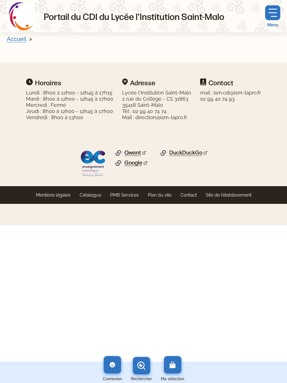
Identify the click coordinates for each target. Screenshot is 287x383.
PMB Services (124, 195)
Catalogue (90, 195)
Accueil (16, 39)
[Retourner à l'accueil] (21, 16)
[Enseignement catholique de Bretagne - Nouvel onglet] (93, 163)
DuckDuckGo (185, 152)
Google (133, 162)
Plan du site (160, 195)
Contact (188, 195)
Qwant (132, 152)
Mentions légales (53, 195)
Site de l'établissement (228, 195)
